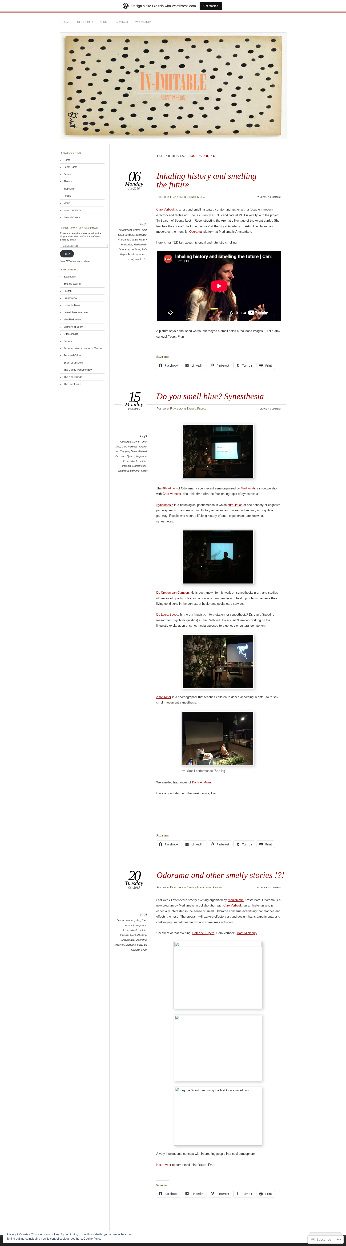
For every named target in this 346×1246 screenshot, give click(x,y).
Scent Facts (70, 167)
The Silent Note (72, 384)
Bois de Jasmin (72, 283)
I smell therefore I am (76, 312)
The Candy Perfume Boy (78, 369)
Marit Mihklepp (138, 935)
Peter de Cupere (203, 933)
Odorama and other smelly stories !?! (220, 875)
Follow (67, 254)
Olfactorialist (71, 333)
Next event (163, 1165)
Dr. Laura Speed (124, 456)
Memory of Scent (73, 326)
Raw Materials (72, 217)
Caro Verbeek (126, 234)
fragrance (141, 234)
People (201, 408)
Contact (122, 22)
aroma (137, 229)
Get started (210, 6)
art (132, 920)
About (104, 22)
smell (138, 259)
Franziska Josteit (128, 239)
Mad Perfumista (72, 319)
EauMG (68, 291)
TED (144, 259)
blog (144, 229)
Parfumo (68, 341)
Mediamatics (139, 465)
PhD (144, 249)
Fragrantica (70, 298)
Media (201, 197)
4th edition (169, 488)
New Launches (72, 210)
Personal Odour (73, 355)
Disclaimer (85, 22)
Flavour (68, 181)
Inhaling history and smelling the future (207, 180)
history (143, 239)
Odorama (124, 249)
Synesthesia (164, 505)
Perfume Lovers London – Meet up (83, 348)
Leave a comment (271, 197)
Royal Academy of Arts (133, 254)
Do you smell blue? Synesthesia (210, 396)
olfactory (120, 944)
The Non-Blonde (73, 377)
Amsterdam (125, 229)
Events (191, 197)
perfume (135, 249)
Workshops (143, 22)
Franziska (176, 197)
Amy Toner (140, 441)
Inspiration (204, 887)
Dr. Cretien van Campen (172, 592)
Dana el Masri (139, 451)
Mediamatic (140, 244)
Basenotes (70, 276)
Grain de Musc (72, 305)
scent (130, 259)
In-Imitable (126, 244)
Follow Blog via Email (81, 228)
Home (66, 22)
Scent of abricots (73, 362)
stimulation (235, 505)
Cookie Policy (92, 1238)
